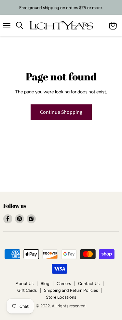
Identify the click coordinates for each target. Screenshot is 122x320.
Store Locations (61, 297)
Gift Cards (27, 290)
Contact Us (89, 283)
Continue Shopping (61, 112)
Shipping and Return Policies (71, 290)
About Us (25, 283)
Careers (64, 283)
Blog (45, 283)
